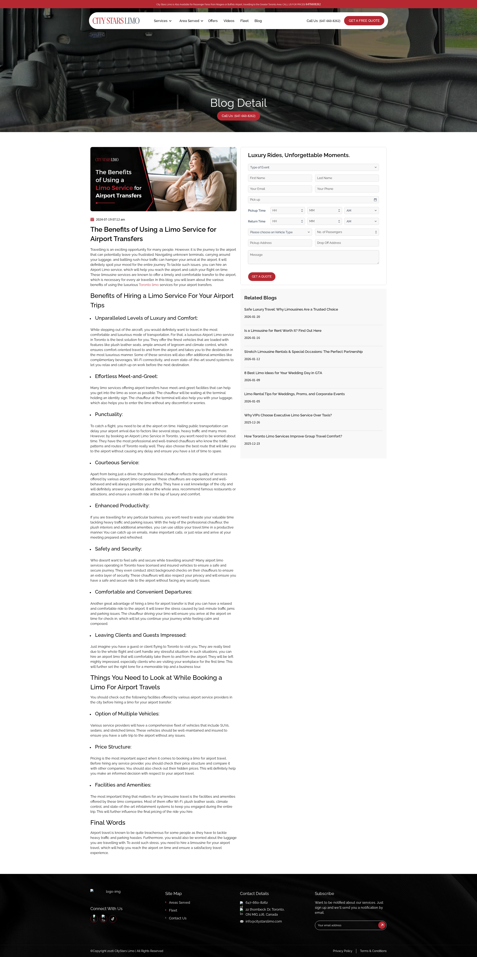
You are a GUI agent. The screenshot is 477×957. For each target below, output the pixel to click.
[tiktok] (112, 918)
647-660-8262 (257, 902)
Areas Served (179, 902)
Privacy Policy (342, 951)
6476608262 (313, 4)
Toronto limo (149, 285)
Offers (213, 21)
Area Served (189, 21)
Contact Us (178, 918)
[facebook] (94, 919)
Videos (229, 21)
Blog (258, 21)
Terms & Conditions (373, 951)
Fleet (244, 21)
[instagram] (103, 919)
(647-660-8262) (329, 21)
